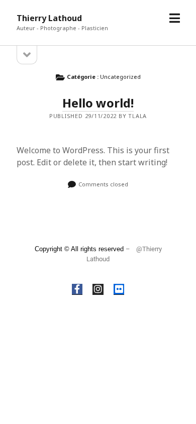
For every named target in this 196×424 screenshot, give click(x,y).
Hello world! (98, 102)
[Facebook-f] (77, 289)
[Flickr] (119, 289)
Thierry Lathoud (49, 18)
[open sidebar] (27, 55)
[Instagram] (98, 289)
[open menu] (174, 18)
